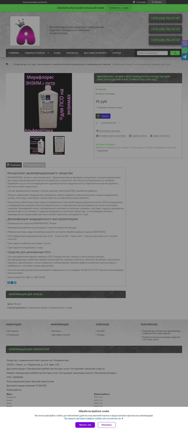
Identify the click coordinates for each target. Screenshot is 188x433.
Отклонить (107, 425)
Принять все (85, 425)
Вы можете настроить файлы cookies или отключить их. (92, 418)
